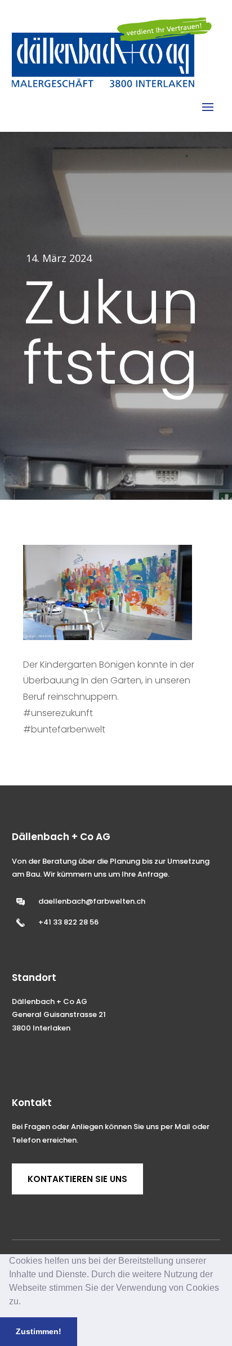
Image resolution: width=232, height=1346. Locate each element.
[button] (24, 1302)
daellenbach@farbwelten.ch (91, 901)
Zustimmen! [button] (38, 1331)
